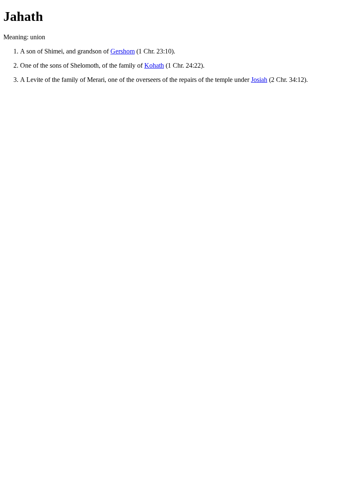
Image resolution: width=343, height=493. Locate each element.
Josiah (259, 79)
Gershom (122, 51)
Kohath (154, 65)
